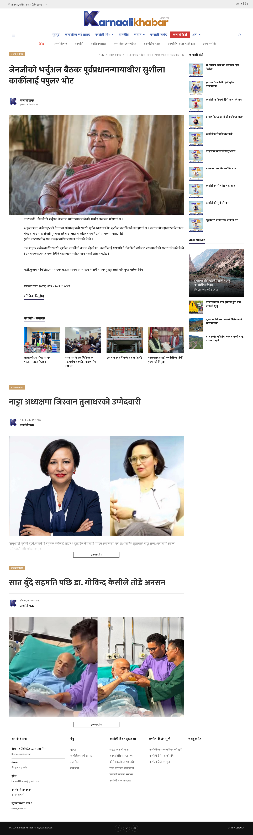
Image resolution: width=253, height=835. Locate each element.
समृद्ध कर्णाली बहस (119, 750)
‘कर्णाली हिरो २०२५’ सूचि (161, 756)
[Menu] (14, 35)
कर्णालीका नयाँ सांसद (77, 34)
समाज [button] (138, 34)
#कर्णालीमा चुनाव (152, 44)
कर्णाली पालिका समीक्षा (121, 774)
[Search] (239, 34)
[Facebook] (118, 828)
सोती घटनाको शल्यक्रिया (121, 768)
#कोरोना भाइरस (98, 44)
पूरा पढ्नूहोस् (96, 555)
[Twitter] (126, 828)
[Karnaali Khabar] (126, 18)
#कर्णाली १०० (60, 44)
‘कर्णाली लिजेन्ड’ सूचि (159, 762)
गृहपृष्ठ (56, 34)
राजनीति (124, 34)
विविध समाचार (115, 55)
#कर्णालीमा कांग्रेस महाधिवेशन (181, 44)
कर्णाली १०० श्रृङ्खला (120, 781)
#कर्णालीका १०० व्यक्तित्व (124, 44)
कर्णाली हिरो (180, 34)
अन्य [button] (195, 34)
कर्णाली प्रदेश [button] (103, 34)
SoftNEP (240, 828)
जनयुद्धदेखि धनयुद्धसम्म (121, 756)
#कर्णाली (79, 44)
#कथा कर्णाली (209, 44)
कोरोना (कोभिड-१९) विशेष (122, 762)
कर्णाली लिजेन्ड (158, 34)
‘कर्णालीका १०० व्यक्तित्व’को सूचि (165, 750)
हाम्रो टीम (244, 4)
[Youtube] (134, 828)
